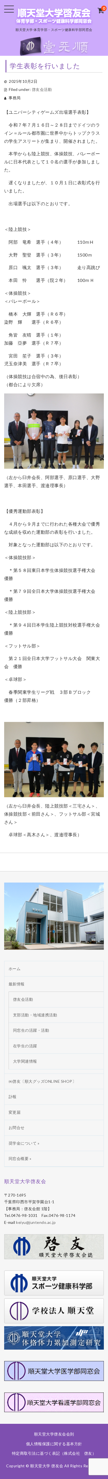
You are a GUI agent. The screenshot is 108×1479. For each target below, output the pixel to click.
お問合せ (17, 1127)
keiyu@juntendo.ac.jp (36, 1222)
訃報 (13, 1096)
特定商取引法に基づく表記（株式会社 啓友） (54, 1453)
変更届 (15, 1112)
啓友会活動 (42, 89)
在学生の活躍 (25, 1045)
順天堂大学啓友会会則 (54, 1434)
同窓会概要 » (20, 1158)
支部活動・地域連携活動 (35, 1014)
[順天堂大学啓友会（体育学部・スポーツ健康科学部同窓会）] (54, 21)
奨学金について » (24, 1143)
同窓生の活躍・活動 (31, 1030)
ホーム (15, 968)
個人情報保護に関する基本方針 (54, 1443)
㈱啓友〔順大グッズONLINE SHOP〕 (42, 1081)
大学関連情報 (25, 1061)
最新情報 (17, 984)
